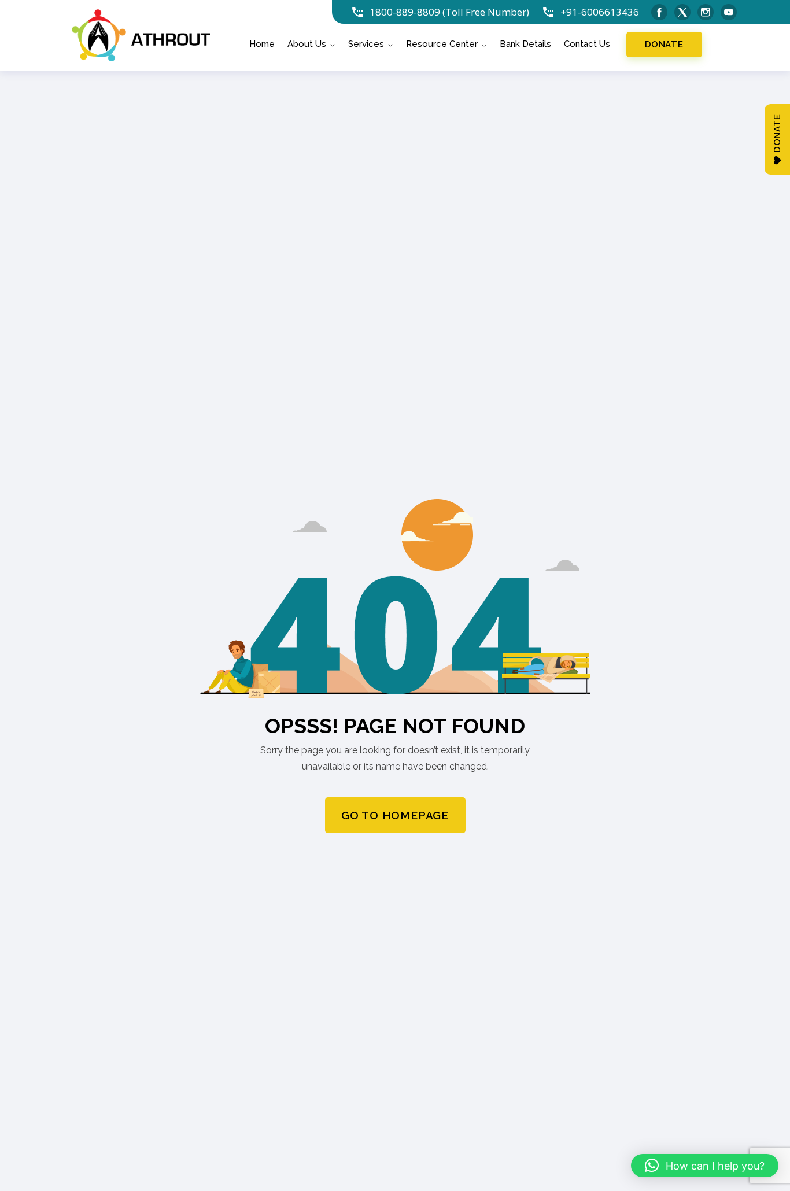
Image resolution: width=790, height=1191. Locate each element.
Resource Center (442, 44)
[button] (704, 1165)
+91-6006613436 (599, 12)
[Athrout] (141, 34)
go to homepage (395, 815)
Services (366, 44)
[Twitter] (682, 12)
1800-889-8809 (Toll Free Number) (449, 12)
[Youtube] (729, 12)
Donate (664, 44)
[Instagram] (705, 12)
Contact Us (587, 44)
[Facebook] (659, 12)
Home (262, 44)
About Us (306, 44)
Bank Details (525, 44)
